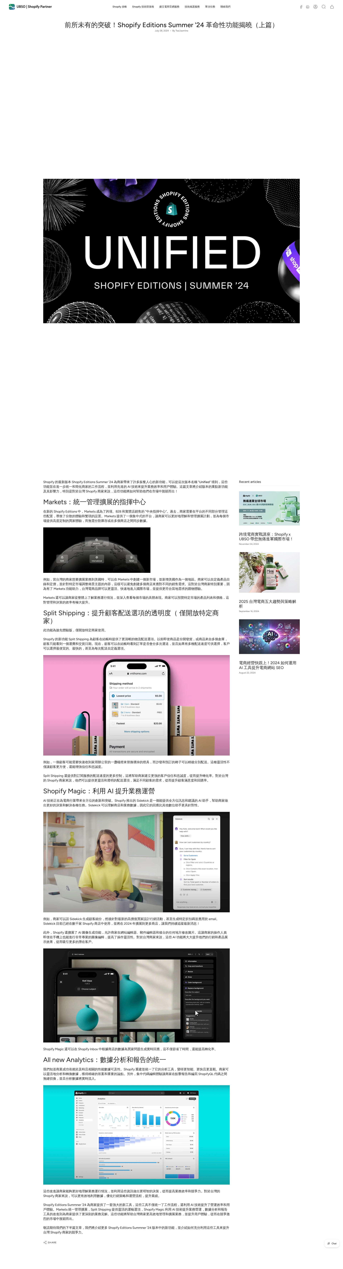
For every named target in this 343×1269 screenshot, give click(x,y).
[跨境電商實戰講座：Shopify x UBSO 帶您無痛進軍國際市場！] (269, 508)
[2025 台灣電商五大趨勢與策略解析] (269, 572)
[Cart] (332, 7)
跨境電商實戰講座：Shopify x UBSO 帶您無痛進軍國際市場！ (266, 536)
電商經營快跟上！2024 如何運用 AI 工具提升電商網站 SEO (267, 665)
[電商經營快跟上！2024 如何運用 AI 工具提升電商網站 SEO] (269, 636)
